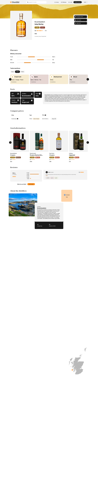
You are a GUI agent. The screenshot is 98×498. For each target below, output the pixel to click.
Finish (22, 71)
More (47, 175)
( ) (45, 118)
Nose (12, 71)
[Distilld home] (14, 2)
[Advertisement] (49, 42)
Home (57, 2)
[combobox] (85, 2)
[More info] (45, 115)
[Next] (88, 79)
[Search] (27, 2)
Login (71, 2)
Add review (31, 184)
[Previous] (10, 79)
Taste (17, 71)
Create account (77, 2)
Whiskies (64, 2)
